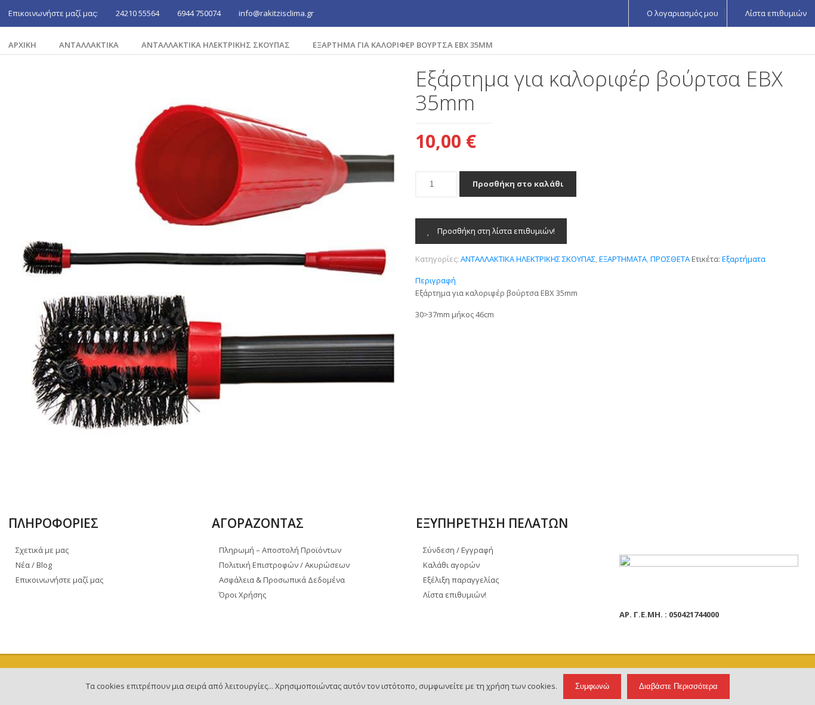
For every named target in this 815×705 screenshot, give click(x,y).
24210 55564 (137, 13)
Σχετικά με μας (42, 550)
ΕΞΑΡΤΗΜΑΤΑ (623, 258)
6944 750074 (199, 13)
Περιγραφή (435, 280)
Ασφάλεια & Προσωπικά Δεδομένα (282, 579)
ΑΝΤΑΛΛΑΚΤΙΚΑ (89, 44)
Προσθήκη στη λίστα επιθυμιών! (495, 230)
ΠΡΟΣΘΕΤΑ (670, 258)
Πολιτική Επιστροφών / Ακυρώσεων (284, 564)
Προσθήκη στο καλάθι (518, 183)
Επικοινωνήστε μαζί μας (59, 579)
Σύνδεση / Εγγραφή (458, 550)
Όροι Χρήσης (242, 594)
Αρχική (22, 44)
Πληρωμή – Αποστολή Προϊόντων (280, 550)
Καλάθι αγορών (451, 564)
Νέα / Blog (34, 564)
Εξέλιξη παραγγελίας (461, 579)
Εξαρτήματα (743, 258)
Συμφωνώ (592, 686)
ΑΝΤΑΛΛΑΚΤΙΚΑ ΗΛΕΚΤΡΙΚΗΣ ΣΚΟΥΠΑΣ (215, 44)
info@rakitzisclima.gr (276, 13)
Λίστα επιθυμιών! (454, 594)
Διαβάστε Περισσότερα (678, 686)
